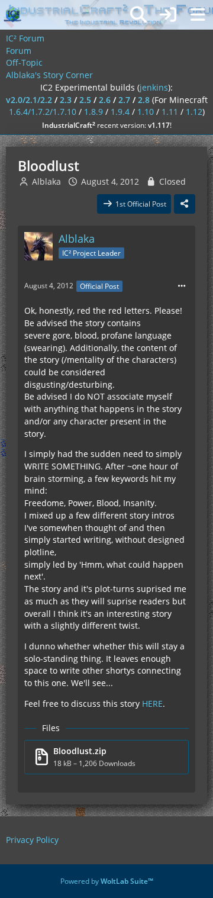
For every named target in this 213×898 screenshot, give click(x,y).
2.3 (66, 99)
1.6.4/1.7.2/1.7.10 (42, 111)
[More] (182, 286)
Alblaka (46, 181)
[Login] (168, 15)
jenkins (154, 87)
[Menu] (197, 15)
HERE (152, 703)
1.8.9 (93, 111)
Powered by (106, 881)
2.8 (144, 99)
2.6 (105, 99)
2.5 (85, 99)
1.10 (145, 111)
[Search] (138, 15)
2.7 (124, 99)
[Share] (184, 204)
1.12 (194, 111)
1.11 (170, 111)
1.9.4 (120, 111)
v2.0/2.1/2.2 (29, 99)
